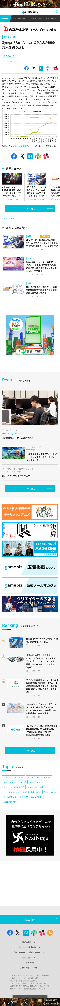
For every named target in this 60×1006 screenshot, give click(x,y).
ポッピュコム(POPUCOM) (14, 787)
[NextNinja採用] (30, 835)
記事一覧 (4, 18)
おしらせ (30, 962)
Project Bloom (50, 792)
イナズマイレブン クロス (13, 777)
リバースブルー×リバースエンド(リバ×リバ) (22, 792)
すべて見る (30, 208)
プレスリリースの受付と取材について (30, 952)
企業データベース (20, 18)
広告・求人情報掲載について (30, 947)
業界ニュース (9, 37)
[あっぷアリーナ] (30, 335)
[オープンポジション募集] (30, 28)
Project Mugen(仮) (36, 787)
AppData (22, 145)
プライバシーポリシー (30, 967)
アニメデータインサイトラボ (39, 777)
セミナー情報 (51, 18)
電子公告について (30, 957)
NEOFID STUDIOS (11, 802)
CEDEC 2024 (35, 782)
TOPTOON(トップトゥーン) (15, 782)
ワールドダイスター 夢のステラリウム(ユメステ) (23, 797)
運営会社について (30, 942)
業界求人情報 (36, 18)
